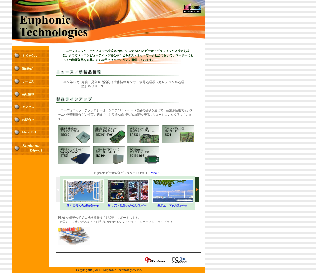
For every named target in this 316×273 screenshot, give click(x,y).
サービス (28, 81)
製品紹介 (28, 68)
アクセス (28, 107)
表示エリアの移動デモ (172, 205)
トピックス (29, 55)
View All (156, 173)
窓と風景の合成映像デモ (82, 205)
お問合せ (28, 120)
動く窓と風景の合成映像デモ (127, 205)
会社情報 (28, 94)
